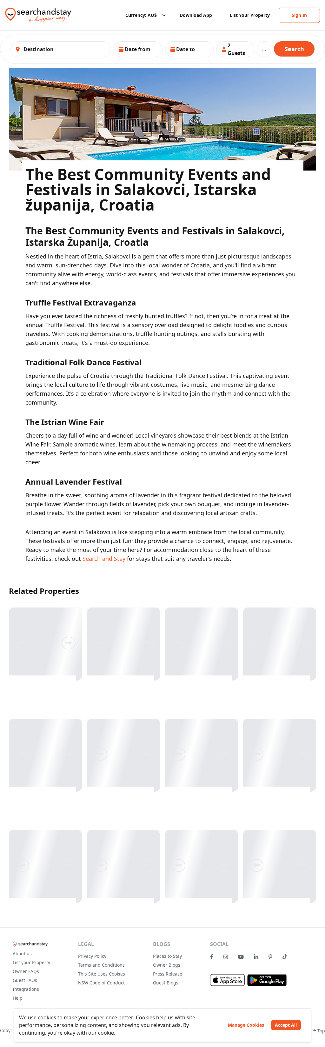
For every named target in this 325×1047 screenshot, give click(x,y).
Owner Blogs (166, 965)
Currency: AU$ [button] (141, 15)
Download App (196, 15)
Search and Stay (104, 558)
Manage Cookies (246, 1025)
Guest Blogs (165, 983)
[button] (138, 49)
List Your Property (250, 15)
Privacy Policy (92, 956)
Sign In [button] (299, 15)
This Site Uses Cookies (101, 974)
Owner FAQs (26, 971)
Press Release (167, 974)
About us (22, 953)
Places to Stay (167, 956)
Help (18, 998)
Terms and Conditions (101, 965)
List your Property (31, 962)
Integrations (26, 989)
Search (294, 49)
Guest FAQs (25, 980)
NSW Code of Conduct (101, 983)
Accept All (286, 1025)
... (264, 49)
